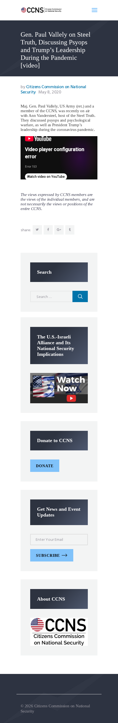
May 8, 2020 (49, 92)
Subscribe (48, 555)
